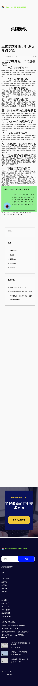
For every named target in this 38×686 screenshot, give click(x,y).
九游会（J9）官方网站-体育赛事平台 (13, 625)
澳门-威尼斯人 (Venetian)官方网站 (12, 635)
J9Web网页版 (6, 613)
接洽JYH (12, 267)
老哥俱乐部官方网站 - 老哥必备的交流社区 (15, 632)
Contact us (19, 520)
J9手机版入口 (5, 606)
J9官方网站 (5, 603)
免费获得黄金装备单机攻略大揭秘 (21, 292)
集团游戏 (13, 259)
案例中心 (13, 255)
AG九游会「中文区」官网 (9, 629)
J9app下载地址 (6, 616)
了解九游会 (13, 251)
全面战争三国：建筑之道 (18, 287)
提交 (26, 559)
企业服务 (13, 263)
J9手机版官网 (5, 610)
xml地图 (4, 600)
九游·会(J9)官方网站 (8, 622)
